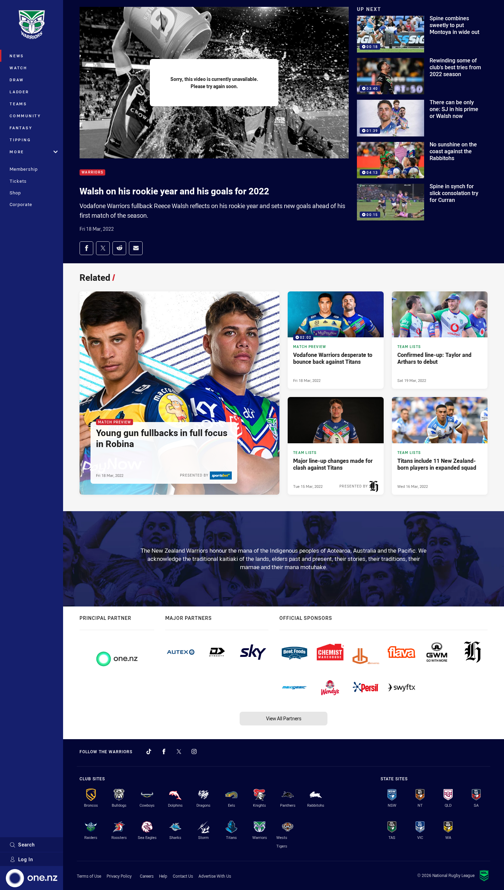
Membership (24, 169)
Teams (18, 103)
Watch (18, 67)
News (17, 55)
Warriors (92, 172)
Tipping (20, 139)
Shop (15, 193)
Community (25, 115)
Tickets (18, 181)
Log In (25, 859)
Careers (147, 876)
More (17, 151)
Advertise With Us (215, 876)
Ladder (19, 91)
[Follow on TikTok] (149, 751)
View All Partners (283, 718)
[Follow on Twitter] (179, 751)
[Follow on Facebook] (164, 751)
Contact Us (183, 876)
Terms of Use (89, 876)
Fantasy (21, 127)
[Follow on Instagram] (194, 751)
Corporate (21, 204)
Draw (17, 79)
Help (163, 876)
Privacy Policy (119, 876)
